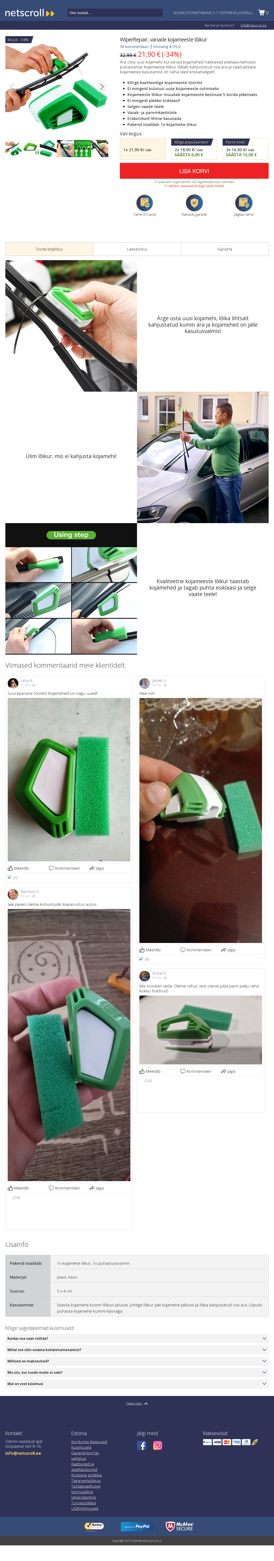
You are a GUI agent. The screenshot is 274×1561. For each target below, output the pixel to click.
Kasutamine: (22, 1278)
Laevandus (137, 249)
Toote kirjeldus (49, 249)
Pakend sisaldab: (26, 1236)
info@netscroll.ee (254, 25)
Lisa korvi (194, 171)
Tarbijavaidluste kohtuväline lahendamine (85, 1464)
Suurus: (17, 1264)
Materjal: (18, 1250)
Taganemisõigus (86, 1453)
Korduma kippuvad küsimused (89, 1417)
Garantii (224, 249)
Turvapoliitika (83, 1475)
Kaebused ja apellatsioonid (84, 1439)
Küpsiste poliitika (86, 1448)
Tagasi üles (134, 1376)
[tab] (49, 249)
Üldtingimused (84, 1481)
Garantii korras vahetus (85, 1428)
